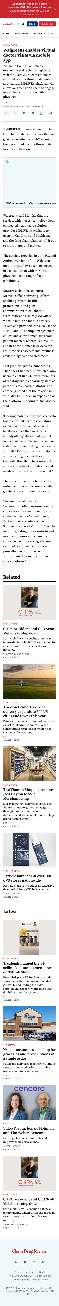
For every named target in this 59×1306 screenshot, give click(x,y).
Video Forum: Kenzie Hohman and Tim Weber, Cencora (28, 1130)
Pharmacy (40, 33)
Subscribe (47, 24)
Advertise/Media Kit (21, 1276)
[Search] (23, 24)
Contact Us (20, 1272)
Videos (7, 1123)
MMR (32, 24)
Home (6, 33)
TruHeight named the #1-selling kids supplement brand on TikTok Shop (29, 968)
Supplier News (11, 871)
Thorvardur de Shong (16, 654)
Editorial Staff (37, 1272)
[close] (55, 9)
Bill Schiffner (11, 894)
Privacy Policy (40, 1279)
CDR (5, 102)
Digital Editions (43, 1276)
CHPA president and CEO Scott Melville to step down (28, 631)
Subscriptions (21, 1279)
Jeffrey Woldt (12, 1146)
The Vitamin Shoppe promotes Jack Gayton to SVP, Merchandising (29, 794)
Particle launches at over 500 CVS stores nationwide (27, 878)
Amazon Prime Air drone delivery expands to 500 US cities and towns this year (25, 711)
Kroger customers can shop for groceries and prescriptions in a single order (29, 1054)
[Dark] (19, 24)
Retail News (21, 33)
